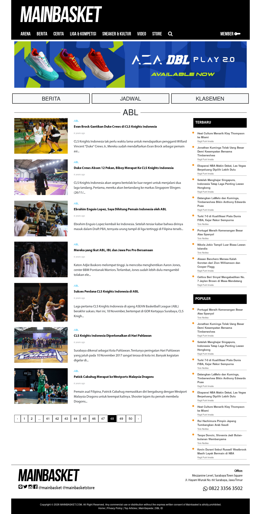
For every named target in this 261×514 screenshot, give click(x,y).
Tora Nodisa (203, 224)
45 (84, 418)
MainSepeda (146, 508)
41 (48, 418)
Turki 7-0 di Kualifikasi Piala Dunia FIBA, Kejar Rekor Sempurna (219, 218)
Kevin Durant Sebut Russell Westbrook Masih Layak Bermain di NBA (221, 451)
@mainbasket (50, 487)
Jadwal (130, 98)
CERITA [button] (58, 34)
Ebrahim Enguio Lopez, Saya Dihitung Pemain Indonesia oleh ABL (120, 209)
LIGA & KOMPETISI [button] (83, 34)
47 (103, 418)
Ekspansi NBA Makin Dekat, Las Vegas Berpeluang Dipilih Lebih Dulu (221, 167)
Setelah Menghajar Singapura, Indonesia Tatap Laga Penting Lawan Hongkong (220, 184)
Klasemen (210, 98)
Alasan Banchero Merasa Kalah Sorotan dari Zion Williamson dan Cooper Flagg (218, 263)
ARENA (26, 34)
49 (121, 418)
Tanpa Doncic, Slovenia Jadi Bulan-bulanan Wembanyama (219, 437)
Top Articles (130, 508)
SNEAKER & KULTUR (116, 34)
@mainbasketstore (79, 487)
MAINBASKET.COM (71, 504)
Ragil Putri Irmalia (205, 141)
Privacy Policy (114, 508)
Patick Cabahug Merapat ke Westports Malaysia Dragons (114, 377)
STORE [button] (157, 34)
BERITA (42, 34)
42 (57, 418)
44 (75, 418)
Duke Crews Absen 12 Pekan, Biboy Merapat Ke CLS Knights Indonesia (124, 168)
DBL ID (159, 508)
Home (101, 508)
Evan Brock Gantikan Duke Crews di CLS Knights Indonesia (115, 126)
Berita (51, 98)
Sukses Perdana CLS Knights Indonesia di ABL (106, 291)
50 (130, 418)
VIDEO (141, 34)
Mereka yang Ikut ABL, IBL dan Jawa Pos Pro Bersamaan (113, 250)
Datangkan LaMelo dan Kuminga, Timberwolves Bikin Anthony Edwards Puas (221, 202)
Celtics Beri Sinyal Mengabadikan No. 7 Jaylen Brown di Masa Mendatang (221, 279)
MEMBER (227, 34)
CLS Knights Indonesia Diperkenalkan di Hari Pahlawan (113, 336)
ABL (76, 121)
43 (66, 418)
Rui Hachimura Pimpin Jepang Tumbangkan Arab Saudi (216, 423)
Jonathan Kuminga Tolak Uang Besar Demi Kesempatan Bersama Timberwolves (220, 151)
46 (94, 418)
